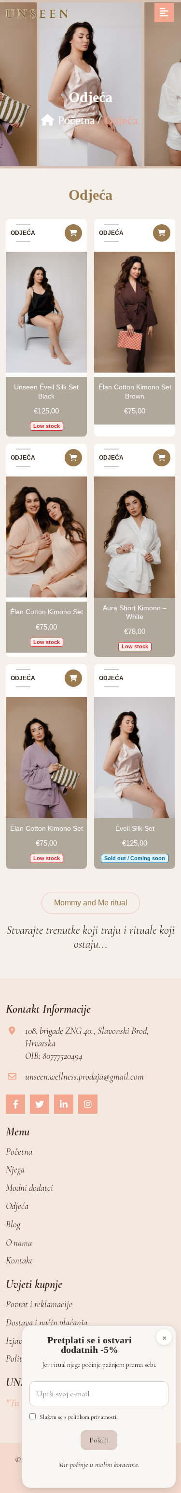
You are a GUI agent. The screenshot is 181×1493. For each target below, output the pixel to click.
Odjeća (17, 1205)
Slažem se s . (79, 1417)
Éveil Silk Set (134, 828)
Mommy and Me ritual (90, 903)
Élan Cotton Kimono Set (46, 612)
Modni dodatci (29, 1187)
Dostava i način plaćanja (46, 1322)
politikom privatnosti (92, 1417)
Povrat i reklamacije (39, 1304)
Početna (76, 120)
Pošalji (99, 1440)
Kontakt (19, 1260)
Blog (13, 1224)
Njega (15, 1169)
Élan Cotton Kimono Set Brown (134, 391)
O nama (19, 1242)
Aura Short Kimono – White (135, 612)
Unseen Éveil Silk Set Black (46, 391)
